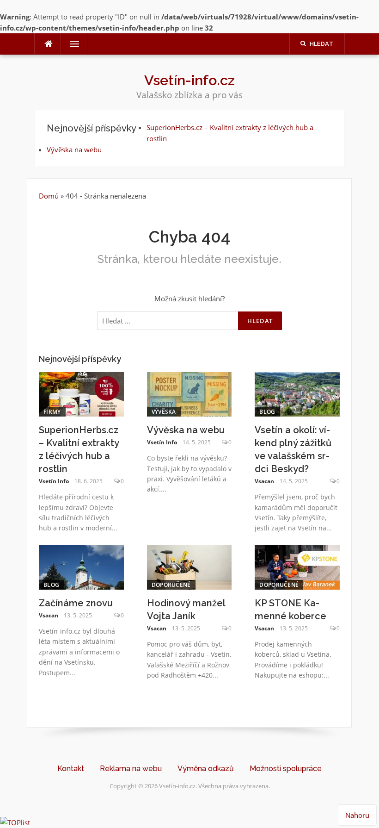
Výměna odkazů (205, 768)
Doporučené (171, 585)
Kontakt (70, 768)
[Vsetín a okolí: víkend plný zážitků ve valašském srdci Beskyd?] (297, 393)
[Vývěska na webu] (189, 393)
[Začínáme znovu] (81, 566)
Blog (267, 412)
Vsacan (264, 481)
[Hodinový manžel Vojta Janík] (189, 566)
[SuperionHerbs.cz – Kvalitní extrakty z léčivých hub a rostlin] (81, 393)
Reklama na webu (131, 768)
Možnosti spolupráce (286, 768)
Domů (50, 195)
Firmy (52, 412)
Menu (70, 44)
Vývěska (164, 412)
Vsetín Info (54, 481)
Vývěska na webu (74, 149)
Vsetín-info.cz (189, 80)
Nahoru (357, 815)
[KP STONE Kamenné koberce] (297, 566)
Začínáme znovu (76, 603)
